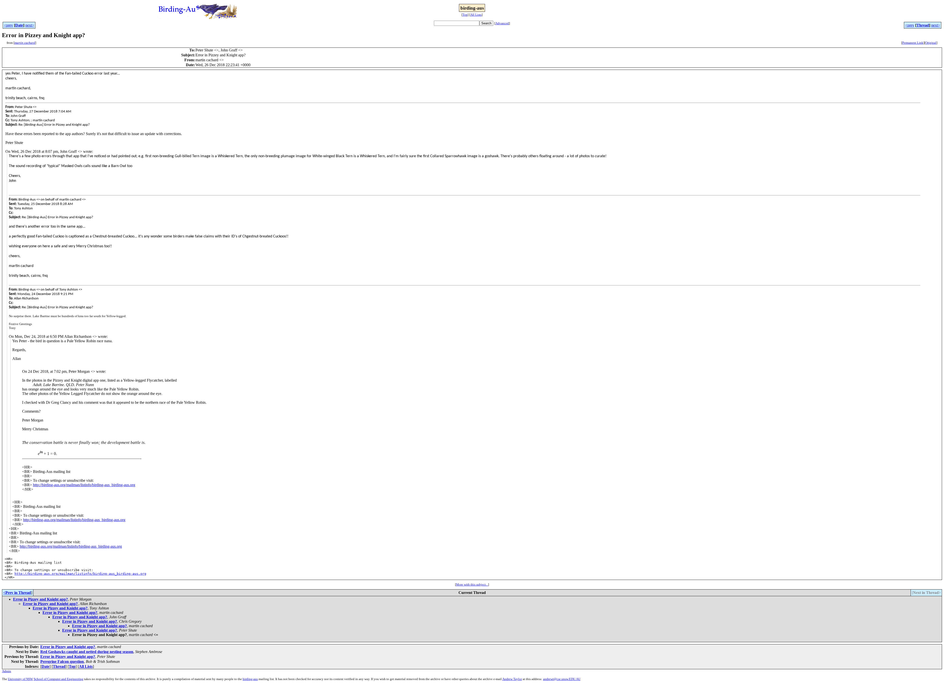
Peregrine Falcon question (62, 661)
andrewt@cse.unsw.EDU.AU (561, 679)
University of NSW (20, 679)
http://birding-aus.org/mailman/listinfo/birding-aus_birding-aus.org (84, 485)
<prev (8, 25)
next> (29, 25)
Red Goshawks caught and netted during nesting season (86, 652)
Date (19, 25)
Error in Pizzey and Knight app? (40, 599)
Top (465, 14)
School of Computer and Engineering (58, 679)
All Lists (476, 14)
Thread (922, 25)
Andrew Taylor (512, 679)
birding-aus (250, 679)
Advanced (502, 23)
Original (930, 43)
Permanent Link (912, 43)
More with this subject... (472, 584)
